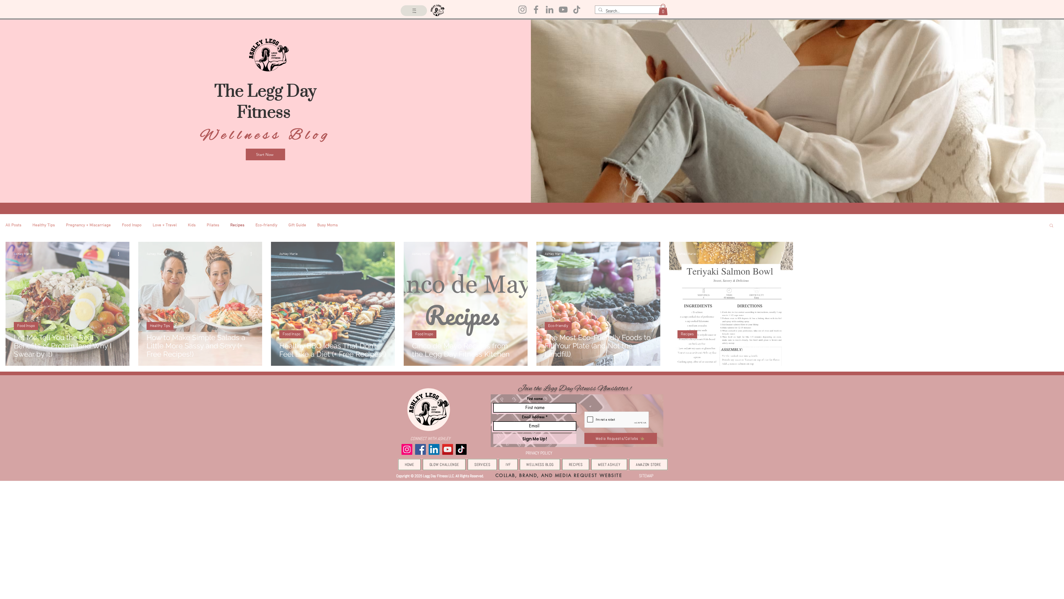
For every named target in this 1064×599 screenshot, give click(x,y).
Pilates (213, 225)
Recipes (237, 225)
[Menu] (414, 10)
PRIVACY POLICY (539, 453)
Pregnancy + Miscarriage (88, 225)
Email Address (533, 417)
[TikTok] (576, 9)
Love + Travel (165, 225)
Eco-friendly (266, 225)
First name (535, 398)
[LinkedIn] (549, 9)
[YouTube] (563, 9)
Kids (192, 225)
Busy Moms (327, 225)
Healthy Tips (43, 225)
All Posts (13, 225)
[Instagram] (522, 9)
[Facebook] (536, 9)
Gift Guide (297, 225)
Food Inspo (132, 225)
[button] (663, 9)
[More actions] (120, 254)
